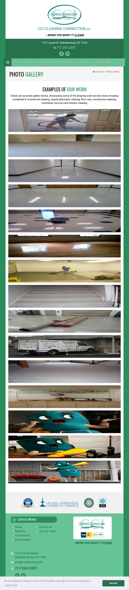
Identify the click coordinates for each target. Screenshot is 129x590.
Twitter (67, 53)
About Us (30, 62)
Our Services (47, 62)
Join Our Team (103, 62)
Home (17, 62)
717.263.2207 (66, 47)
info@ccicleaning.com (29, 562)
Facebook (61, 53)
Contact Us (84, 62)
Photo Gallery (66, 62)
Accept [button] (113, 583)
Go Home (99, 71)
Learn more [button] (11, 585)
